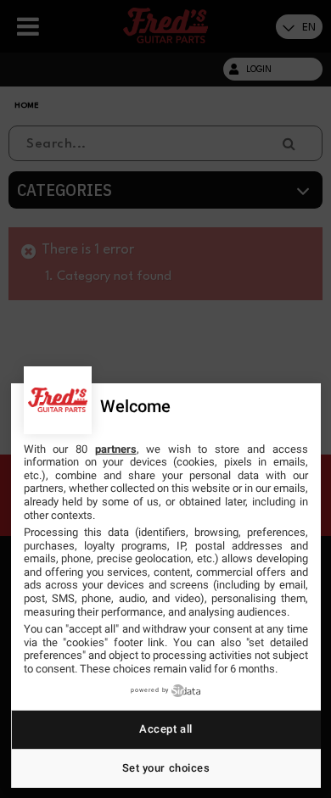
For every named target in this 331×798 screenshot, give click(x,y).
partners (116, 449)
